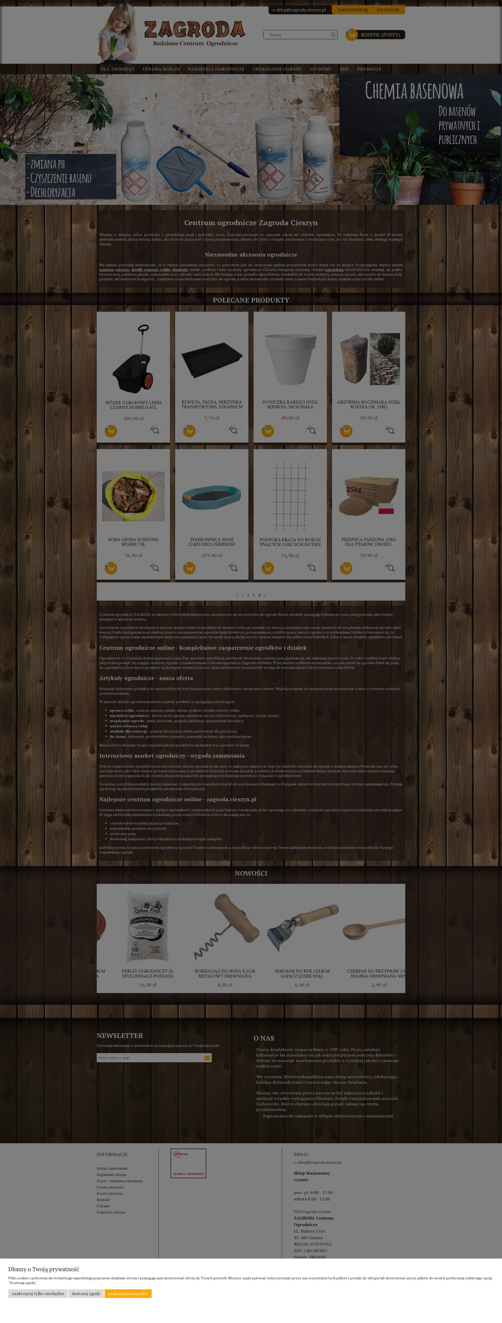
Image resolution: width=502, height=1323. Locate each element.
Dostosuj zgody (86, 1293)
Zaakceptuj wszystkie (128, 1293)
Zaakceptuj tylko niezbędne (38, 1293)
